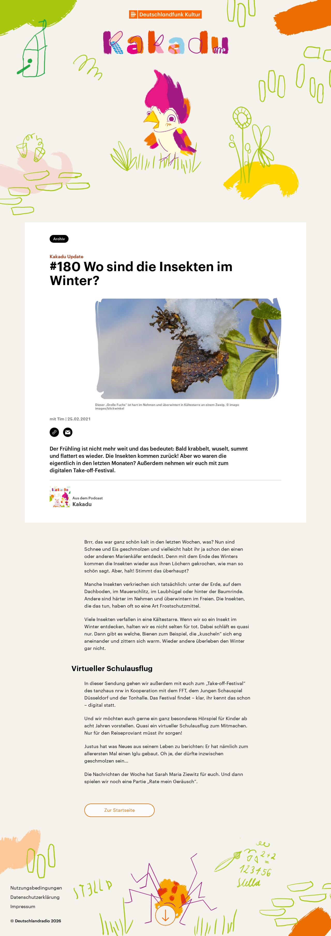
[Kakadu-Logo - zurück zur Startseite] (165, 43)
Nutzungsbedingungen (36, 888)
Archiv (59, 239)
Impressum (22, 906)
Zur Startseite (119, 810)
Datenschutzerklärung (35, 897)
